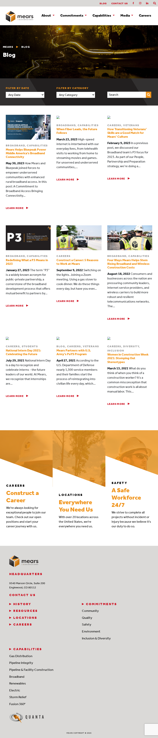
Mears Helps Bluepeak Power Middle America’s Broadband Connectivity (26, 153)
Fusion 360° (17, 704)
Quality (87, 618)
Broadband (16, 676)
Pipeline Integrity (21, 663)
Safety (86, 624)
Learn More (15, 208)
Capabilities (27, 649)
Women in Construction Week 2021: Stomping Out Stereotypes (128, 358)
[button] (154, 3)
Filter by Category (72, 88)
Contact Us (119, 3)
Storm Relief (17, 697)
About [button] (46, 15)
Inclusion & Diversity (96, 638)
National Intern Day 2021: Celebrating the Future (23, 352)
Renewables (17, 683)
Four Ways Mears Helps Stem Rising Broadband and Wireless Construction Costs (128, 263)
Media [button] (125, 15)
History (22, 604)
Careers (145, 15)
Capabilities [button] (102, 15)
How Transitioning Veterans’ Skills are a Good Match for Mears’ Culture (127, 132)
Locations (25, 618)
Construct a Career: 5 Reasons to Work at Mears (77, 262)
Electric (14, 690)
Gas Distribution (20, 656)
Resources (25, 611)
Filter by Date (17, 88)
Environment (91, 631)
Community (90, 611)
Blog (103, 3)
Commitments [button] (72, 15)
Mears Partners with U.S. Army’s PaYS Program (73, 352)
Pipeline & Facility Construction (31, 670)
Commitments (101, 604)
